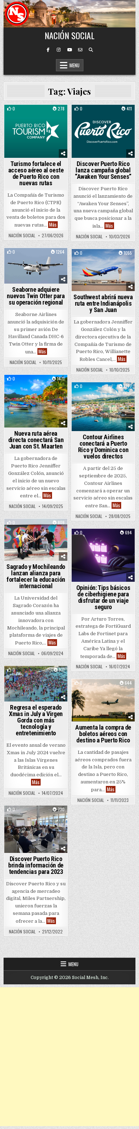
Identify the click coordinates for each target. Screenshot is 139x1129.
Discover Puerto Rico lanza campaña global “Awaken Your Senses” (103, 170)
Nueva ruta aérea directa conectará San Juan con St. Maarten (36, 440)
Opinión (89, 541)
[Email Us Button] (80, 50)
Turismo (36, 117)
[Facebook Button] (48, 50)
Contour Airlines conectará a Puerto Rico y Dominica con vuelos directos (103, 446)
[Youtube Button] (69, 50)
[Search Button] (91, 50)
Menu (74, 65)
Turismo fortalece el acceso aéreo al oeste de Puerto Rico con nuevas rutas (36, 173)
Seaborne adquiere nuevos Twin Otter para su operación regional (36, 296)
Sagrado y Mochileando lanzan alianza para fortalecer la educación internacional (35, 576)
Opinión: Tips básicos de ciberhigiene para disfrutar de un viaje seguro (103, 597)
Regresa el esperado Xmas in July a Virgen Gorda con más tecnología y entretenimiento (36, 720)
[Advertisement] (69, 1056)
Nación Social (69, 35)
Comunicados (36, 531)
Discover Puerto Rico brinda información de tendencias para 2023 (35, 865)
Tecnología (114, 541)
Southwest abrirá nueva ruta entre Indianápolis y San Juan (103, 303)
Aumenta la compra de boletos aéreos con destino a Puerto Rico (103, 734)
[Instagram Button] (58, 50)
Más (53, 224)
